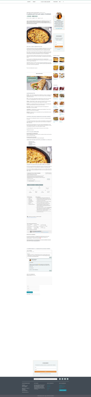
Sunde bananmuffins (61, 78)
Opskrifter (28, 1)
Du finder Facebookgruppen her (35, 240)
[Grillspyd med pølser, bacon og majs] (61, 104)
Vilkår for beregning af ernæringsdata (32, 229)
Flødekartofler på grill (31, 141)
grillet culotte (48, 167)
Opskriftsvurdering (29, 275)
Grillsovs (54, 113)
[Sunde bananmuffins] (61, 77)
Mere (60, 1)
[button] (63, 1)
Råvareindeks (55, 1)
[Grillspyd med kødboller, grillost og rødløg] (61, 112)
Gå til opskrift (29, 16)
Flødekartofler (30, 143)
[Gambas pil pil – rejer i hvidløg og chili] (55, 77)
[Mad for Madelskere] (45, 2)
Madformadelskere (29, 12)
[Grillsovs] (55, 112)
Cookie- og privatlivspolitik (62, 386)
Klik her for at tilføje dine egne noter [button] (31, 217)
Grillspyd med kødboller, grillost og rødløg (61, 114)
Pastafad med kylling (55, 71)
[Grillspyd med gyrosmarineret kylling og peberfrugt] (55, 104)
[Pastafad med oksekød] (61, 61)
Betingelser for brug (61, 387)
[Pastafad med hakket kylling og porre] (55, 61)
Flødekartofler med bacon (32, 142)
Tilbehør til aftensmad (36, 12)
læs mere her (58, 49)
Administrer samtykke (63, 390)
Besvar (50, 257)
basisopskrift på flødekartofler (44, 62)
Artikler (48, 389)
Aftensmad (32, 12)
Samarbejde (60, 385)
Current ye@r (29, 294)
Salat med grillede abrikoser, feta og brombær (61, 99)
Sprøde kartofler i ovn (61, 71)
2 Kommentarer (35, 16)
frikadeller (41, 167)
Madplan (34, 1)
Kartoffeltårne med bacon (32, 144)
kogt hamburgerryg (37, 167)
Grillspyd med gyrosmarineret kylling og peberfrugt (55, 107)
